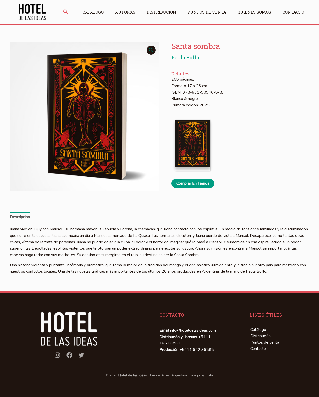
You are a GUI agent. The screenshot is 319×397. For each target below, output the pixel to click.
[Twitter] (81, 355)
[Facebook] (69, 355)
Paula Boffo (185, 57)
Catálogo (93, 12)
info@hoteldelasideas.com (193, 330)
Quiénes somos (254, 12)
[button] (65, 12)
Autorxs (125, 12)
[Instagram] (57, 355)
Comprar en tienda (192, 183)
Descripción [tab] (20, 217)
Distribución (161, 12)
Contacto (293, 12)
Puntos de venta (206, 12)
